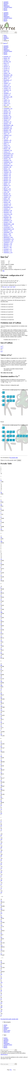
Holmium (7, 167)
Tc (1, 689)
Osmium (7, 182)
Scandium (7, 90)
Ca (1, 591)
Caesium (7, 147)
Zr (1, 677)
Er (1, 941)
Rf (1, 835)
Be (1, 504)
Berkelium (7, 217)
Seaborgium (8, 232)
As (9, 286)
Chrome (7, 95)
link (3, 270)
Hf (1, 756)
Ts (1, 888)
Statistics (6, 4)
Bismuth (7, 193)
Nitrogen (7, 66)
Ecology (6, 1038)
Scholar (5, 1029)
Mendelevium (9, 224)
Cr (1, 608)
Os (1, 772)
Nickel (6, 101)
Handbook (6, 38)
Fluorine (6, 70)
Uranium (7, 209)
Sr (1, 669)
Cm (1, 986)
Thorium (7, 205)
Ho (1, 937)
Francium (7, 200)
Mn (1, 612)
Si (1, 563)
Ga (2, 346)
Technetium (8, 127)
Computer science (8, 7)
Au (1, 784)
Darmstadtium (9, 239)
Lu (1, 953)
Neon (6, 71)
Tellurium (7, 142)
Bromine (7, 113)
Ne (1, 529)
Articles (5, 36)
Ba (1, 746)
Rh (1, 697)
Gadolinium (8, 162)
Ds (1, 859)
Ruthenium (8, 128)
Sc (1, 595)
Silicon (6, 78)
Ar (1, 579)
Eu (1, 921)
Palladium (7, 131)
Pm (1, 913)
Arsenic (7, 110)
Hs (1, 851)
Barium (7, 148)
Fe (1, 616)
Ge (6, 286)
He (1, 492)
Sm (1, 917)
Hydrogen (7, 56)
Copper (7, 103)
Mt (1, 855)
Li (1, 500)
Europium (7, 160)
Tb (1, 929)
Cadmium (7, 135)
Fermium (8, 222)
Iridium (6, 183)
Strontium (7, 118)
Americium (8, 214)
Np (1, 974)
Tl (1, 793)
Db (1, 839)
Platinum (7, 185)
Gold (6, 187)
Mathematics (7, 6)
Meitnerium (8, 237)
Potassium (7, 86)
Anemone (7, 204)
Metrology (6, 3)
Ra (1, 825)
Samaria (7, 158)
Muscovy (8, 247)
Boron (6, 63)
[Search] (16, 32)
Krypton (7, 115)
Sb (1, 722)
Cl (1, 575)
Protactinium (8, 207)
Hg (1, 789)
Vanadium (7, 93)
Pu (1, 978)
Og (1, 892)
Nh (1, 872)
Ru (1, 693)
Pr (1, 904)
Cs (1, 742)
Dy (1, 933)
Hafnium (7, 175)
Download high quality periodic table (9, 1019)
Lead (6, 192)
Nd (1, 909)
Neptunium (8, 210)
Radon (7, 199)
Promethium (8, 157)
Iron (6, 98)
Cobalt (7, 100)
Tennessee (8, 250)
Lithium (6, 60)
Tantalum (7, 177)
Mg (1, 541)
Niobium (7, 123)
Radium (7, 202)
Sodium (7, 73)
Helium (7, 58)
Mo (1, 685)
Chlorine (7, 83)
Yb (1, 949)
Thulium (7, 170)
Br (14, 286)
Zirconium (7, 121)
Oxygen (6, 68)
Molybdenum (8, 125)
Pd (1, 701)
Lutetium (7, 173)
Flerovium (8, 245)
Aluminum (7, 76)
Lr (1, 1015)
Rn (1, 813)
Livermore (8, 249)
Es (1, 998)
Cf (1, 994)
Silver (6, 133)
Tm (1, 945)
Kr (1, 657)
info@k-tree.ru (4, 1054)
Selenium (7, 111)
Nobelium (8, 225)
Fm (1, 1002)
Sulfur (6, 81)
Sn (1, 718)
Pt (1, 780)
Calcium (7, 88)
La (1, 750)
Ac (1, 829)
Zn (3, 286)
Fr (1, 821)
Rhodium (7, 130)
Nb (1, 681)
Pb (1, 797)
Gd (1, 925)
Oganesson (8, 252)
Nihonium (8, 244)
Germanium (8, 108)
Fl (1, 876)
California (7, 219)
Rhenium (7, 180)
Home (5, 35)
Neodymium (8, 155)
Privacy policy (7, 1030)
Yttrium (7, 120)
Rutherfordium (9, 229)
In (1, 714)
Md (1, 1007)
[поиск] (16, 1050)
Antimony (7, 140)
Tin (6, 138)
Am (1, 982)
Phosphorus (7, 80)
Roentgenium (8, 240)
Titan (6, 91)
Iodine (6, 143)
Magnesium (8, 75)
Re (1, 768)
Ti (1, 600)
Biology (5, 10)
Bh (1, 847)
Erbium (7, 168)
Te (1, 726)
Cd (1, 710)
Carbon (6, 65)
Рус (11, 1069)
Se (12, 286)
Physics (5, 8)
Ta (1, 760)
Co (1, 620)
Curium (7, 215)
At (1, 809)
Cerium (7, 152)
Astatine (7, 197)
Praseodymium (8, 153)
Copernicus (8, 242)
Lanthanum (8, 150)
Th (1, 962)
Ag (1, 705)
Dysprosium (8, 165)
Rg (1, 863)
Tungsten (7, 178)
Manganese (8, 96)
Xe (1, 734)
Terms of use (7, 1031)
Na (1, 537)
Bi (1, 801)
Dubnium (8, 230)
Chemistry (6, 1)
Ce (1, 900)
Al (1, 559)
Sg (1, 843)
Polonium (7, 195)
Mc (1, 880)
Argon (6, 85)
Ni (1, 624)
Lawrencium (8, 227)
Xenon (7, 145)
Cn (1, 868)
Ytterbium (7, 172)
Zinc (6, 105)
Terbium (7, 163)
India (6, 137)
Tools (5, 39)
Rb (1, 665)
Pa (1, 966)
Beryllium (7, 61)
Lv (1, 884)
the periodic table (14, 457)
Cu (1, 628)
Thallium (7, 190)
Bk (1, 990)
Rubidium (7, 116)
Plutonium (7, 212)
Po (1, 805)
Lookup (19, 460)
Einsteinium (8, 220)
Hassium (7, 235)
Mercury (7, 188)
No (1, 1011)
